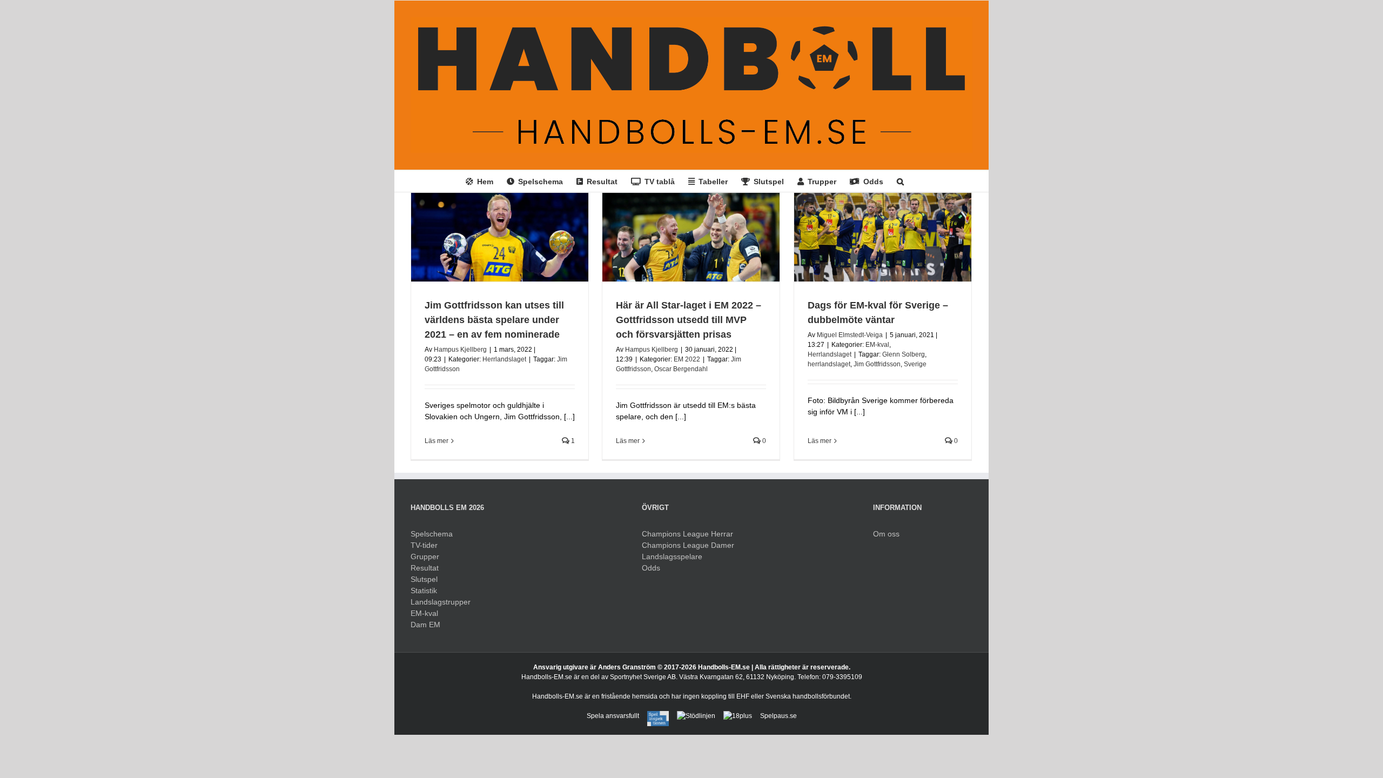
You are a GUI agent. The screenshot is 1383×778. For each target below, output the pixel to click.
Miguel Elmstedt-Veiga (850, 335)
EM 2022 (687, 359)
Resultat (425, 568)
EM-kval (877, 344)
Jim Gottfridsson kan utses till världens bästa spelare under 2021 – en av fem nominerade (494, 320)
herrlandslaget (829, 364)
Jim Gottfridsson (877, 364)
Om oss (886, 533)
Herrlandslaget (504, 359)
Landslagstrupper (441, 602)
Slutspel (424, 579)
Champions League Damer (688, 545)
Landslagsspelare (672, 556)
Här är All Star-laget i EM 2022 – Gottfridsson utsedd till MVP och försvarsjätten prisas (688, 320)
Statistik (424, 590)
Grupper (425, 556)
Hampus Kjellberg (460, 349)
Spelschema (432, 533)
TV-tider (424, 545)
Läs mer (436, 441)
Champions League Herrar (687, 533)
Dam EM (425, 624)
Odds (651, 568)
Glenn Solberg (903, 354)
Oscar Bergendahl (681, 369)
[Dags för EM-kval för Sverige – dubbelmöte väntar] (882, 237)
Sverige (915, 364)
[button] (900, 181)
